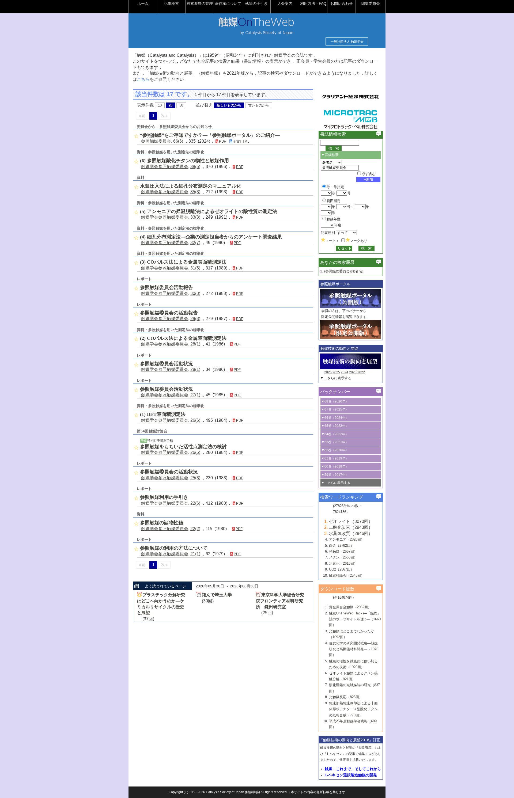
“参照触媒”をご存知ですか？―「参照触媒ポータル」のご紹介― (210, 135)
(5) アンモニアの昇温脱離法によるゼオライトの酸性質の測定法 (208, 211)
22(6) (195, 503)
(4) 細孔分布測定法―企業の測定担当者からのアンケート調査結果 (211, 237)
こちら (143, 79)
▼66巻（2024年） (335, 418)
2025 (336, 372)
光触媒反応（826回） (345, 697)
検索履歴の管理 (200, 3)
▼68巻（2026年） (335, 401)
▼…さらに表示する (336, 378)
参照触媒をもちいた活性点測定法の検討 (183, 446)
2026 (328, 372)
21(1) (195, 554)
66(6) (178, 141)
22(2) (195, 528)
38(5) (195, 166)
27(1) (195, 395)
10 (160, 105)
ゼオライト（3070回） (351, 521)
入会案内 (284, 3)
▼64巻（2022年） (335, 434)
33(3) (195, 217)
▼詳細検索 (330, 155)
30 (181, 105)
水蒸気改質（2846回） (351, 533)
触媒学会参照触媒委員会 (164, 166)
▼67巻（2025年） (335, 409)
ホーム (143, 3)
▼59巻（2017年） (335, 475)
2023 (353, 372)
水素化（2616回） (343, 563)
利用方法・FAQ (313, 3)
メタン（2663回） (343, 557)
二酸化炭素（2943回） (351, 527)
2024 (344, 372)
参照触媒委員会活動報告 (166, 287)
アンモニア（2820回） (346, 539)
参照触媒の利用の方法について (173, 548)
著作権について (228, 3)
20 (170, 105)
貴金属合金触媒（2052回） (350, 607)
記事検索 (171, 3)
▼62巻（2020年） (335, 450)
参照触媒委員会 (156, 141)
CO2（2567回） (341, 569)
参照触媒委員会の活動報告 (169, 313)
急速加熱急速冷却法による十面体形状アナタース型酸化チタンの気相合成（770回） (353, 709)
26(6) (195, 420)
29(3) (195, 318)
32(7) (195, 242)
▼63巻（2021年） (335, 442)
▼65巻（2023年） (335, 426)
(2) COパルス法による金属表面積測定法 (183, 338)
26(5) (195, 452)
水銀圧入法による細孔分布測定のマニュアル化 (190, 186)
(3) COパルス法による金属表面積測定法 (183, 262)
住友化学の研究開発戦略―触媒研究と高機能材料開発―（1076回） (353, 649)
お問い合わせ (341, 3)
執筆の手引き (256, 3)
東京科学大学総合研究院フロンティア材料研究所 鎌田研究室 (280, 600)
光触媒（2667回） (343, 551)
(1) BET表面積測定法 (163, 414)
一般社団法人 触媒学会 (347, 42)
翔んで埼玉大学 (217, 594)
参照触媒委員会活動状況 (166, 363)
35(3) (195, 191)
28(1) (195, 344)
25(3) (195, 478)
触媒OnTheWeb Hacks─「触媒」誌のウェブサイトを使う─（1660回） (355, 619)
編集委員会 (370, 3)
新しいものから (229, 105)
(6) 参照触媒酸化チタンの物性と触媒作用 (184, 160)
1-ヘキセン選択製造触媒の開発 (351, 775)
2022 (361, 372)
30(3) (195, 293)
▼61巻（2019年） (335, 458)
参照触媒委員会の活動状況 (169, 471)
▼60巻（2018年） (335, 466)
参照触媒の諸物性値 (161, 522)
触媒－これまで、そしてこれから (353, 769)
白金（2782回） (341, 546)
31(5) (195, 268)
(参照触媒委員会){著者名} (343, 271)
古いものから (258, 105)
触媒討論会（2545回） (346, 575)
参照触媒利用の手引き (164, 497)
